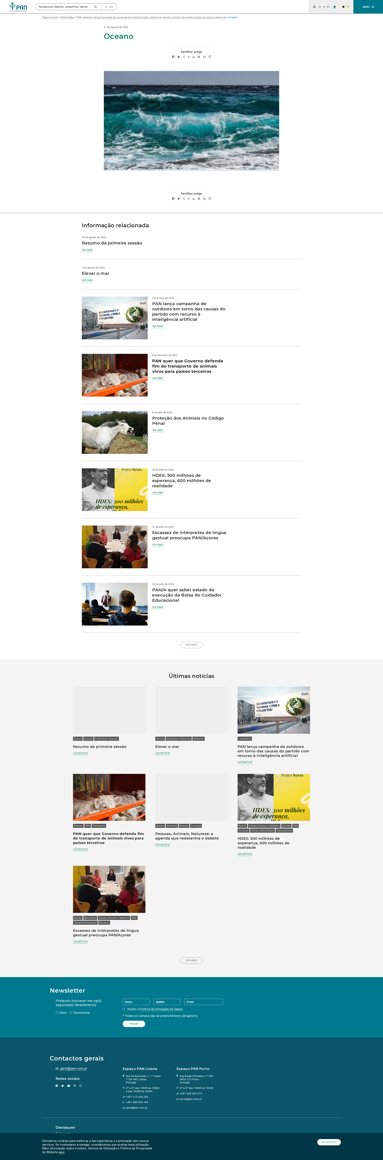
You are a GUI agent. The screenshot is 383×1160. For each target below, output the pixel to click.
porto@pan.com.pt (191, 1099)
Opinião (88, 738)
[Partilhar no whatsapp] (184, 57)
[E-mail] (203, 1002)
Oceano (233, 17)
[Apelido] (168, 1002)
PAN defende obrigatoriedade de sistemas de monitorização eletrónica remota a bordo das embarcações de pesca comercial (151, 17)
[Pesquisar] (95, 7)
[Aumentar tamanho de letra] (328, 6)
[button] (368, 6)
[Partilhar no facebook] (173, 57)
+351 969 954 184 (137, 1102)
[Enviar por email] (204, 57)
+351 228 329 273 (191, 1093)
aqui (61, 1152)
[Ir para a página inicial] (18, 6)
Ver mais (87, 249)
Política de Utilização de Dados (161, 1009)
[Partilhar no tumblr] (189, 57)
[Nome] (138, 1002)
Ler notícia (80, 753)
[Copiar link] (209, 57)
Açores (78, 738)
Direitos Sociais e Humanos (264, 825)
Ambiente (198, 738)
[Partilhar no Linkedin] (193, 57)
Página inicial (50, 17)
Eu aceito (329, 1142)
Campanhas (244, 738)
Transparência (284, 830)
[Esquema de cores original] (334, 7)
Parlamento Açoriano (106, 738)
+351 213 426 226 (137, 1096)
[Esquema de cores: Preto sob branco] (339, 7)
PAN (87, 825)
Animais (78, 825)
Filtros (111, 7)
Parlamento (99, 825)
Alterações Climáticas (179, 738)
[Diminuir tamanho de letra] (320, 6)
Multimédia (67, 17)
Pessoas (196, 825)
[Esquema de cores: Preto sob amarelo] (348, 7)
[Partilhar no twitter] (178, 57)
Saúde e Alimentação (262, 830)
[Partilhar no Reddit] (199, 57)
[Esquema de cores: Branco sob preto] (343, 7)
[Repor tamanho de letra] (324, 6)
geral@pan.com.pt (73, 1068)
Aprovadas (90, 917)
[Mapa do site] (314, 6)
